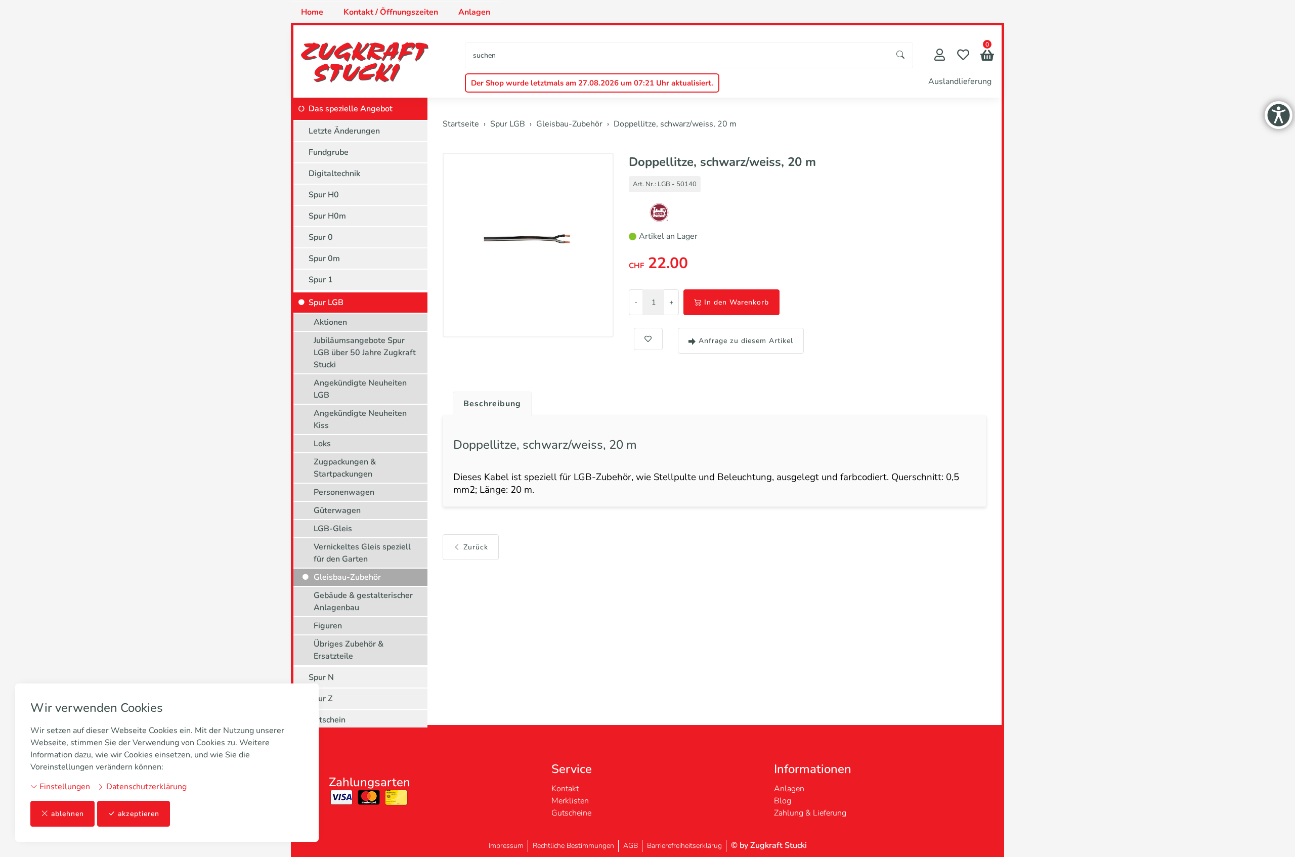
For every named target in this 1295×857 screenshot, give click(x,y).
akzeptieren (138, 814)
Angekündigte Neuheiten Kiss (360, 419)
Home (312, 12)
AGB (630, 845)
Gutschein (327, 719)
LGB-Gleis (333, 528)
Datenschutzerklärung (145, 786)
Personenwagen (344, 492)
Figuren (328, 625)
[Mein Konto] (939, 56)
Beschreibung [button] (492, 403)
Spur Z (321, 698)
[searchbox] (677, 55)
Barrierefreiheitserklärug (684, 845)
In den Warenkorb (736, 302)
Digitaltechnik (334, 173)
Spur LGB (326, 302)
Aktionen (330, 322)
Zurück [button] (475, 547)
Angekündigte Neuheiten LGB (360, 389)
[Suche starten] (901, 55)
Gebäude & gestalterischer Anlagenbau (363, 601)
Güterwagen (337, 510)
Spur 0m (324, 258)
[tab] (488, 401)
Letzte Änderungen (344, 131)
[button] (987, 56)
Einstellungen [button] (63, 786)
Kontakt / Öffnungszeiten (390, 12)
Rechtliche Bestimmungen (573, 845)
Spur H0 (324, 194)
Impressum (506, 845)
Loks (322, 443)
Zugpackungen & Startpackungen (345, 468)
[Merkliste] (963, 56)
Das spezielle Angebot (351, 108)
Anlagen (474, 12)
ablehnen (67, 814)
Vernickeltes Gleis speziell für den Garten (362, 553)
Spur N (321, 677)
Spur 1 (321, 279)
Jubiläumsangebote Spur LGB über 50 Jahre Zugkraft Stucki (365, 352)
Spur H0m (327, 216)
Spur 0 (321, 237)
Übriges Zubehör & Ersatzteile (348, 650)
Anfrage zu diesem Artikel (746, 341)
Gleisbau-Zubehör (347, 577)
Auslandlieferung (959, 81)
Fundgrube (329, 152)
